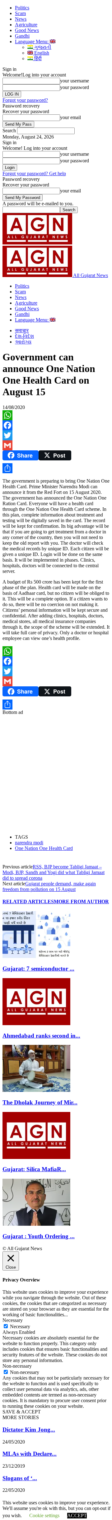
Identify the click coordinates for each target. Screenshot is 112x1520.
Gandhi (22, 36)
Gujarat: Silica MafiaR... (34, 1169)
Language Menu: (32, 41)
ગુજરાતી (42, 47)
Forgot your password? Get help (34, 173)
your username (74, 80)
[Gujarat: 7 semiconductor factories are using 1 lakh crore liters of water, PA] (36, 956)
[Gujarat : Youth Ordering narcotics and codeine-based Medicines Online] (36, 1224)
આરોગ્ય (23, 341)
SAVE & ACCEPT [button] (21, 1411)
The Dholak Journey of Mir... (39, 1102)
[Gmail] (56, 445)
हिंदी (37, 58)
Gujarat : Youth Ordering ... (38, 1236)
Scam (20, 13)
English (41, 52)
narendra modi (29, 842)
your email (70, 117)
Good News (27, 30)
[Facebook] (56, 425)
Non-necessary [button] (17, 1366)
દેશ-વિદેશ (24, 336)
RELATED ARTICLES (28, 901)
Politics (22, 7)
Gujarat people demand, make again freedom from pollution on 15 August (49, 886)
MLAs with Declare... (29, 1453)
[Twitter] (56, 435)
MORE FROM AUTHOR (81, 901)
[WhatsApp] (56, 415)
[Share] (56, 468)
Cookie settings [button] (44, 1515)
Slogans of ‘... (19, 1478)
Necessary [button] (12, 1320)
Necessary (20, 1326)
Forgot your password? (25, 100)
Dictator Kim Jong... (28, 1429)
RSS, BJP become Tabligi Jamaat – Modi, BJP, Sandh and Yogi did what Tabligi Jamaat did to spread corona (53, 872)
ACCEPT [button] (77, 1515)
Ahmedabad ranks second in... (41, 1035)
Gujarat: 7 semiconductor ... (38, 968)
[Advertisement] (56, 771)
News (20, 19)
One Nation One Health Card (44, 848)
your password (74, 87)
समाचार (22, 330)
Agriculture (26, 24)
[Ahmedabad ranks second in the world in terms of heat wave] (36, 1023)
